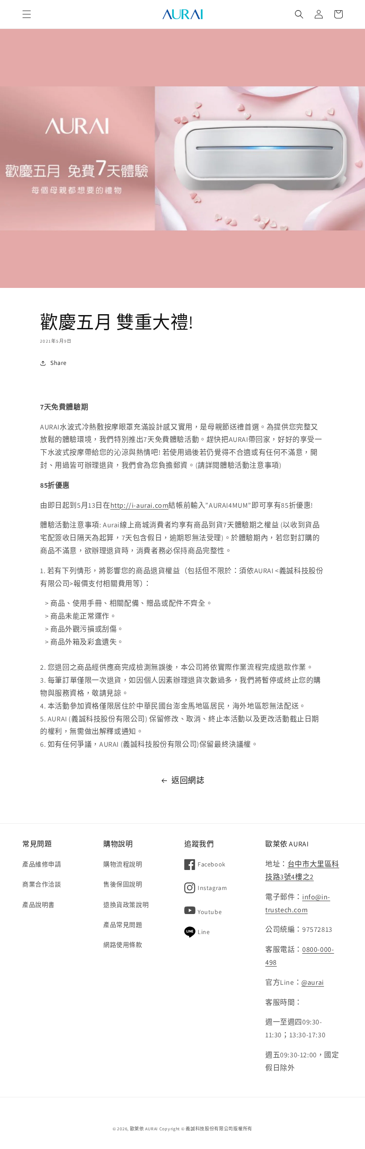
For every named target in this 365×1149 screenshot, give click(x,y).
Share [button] (58, 363)
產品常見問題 (122, 925)
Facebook (212, 864)
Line (204, 932)
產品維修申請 (41, 864)
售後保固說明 (122, 884)
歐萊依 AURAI (144, 1129)
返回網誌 (187, 780)
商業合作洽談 (41, 884)
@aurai (312, 982)
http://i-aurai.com (139, 505)
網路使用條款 (122, 945)
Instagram (212, 888)
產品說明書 (38, 905)
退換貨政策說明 (126, 905)
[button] (26, 14)
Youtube (210, 912)
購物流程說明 (122, 864)
